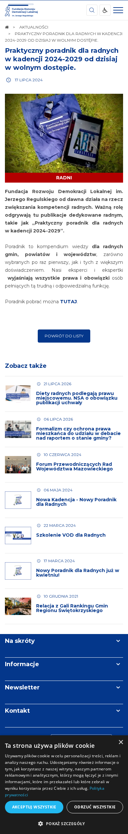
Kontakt (17, 710)
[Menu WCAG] (105, 10)
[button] (64, 823)
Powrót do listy (64, 335)
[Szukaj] (91, 10)
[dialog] (64, 784)
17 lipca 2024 (29, 79)
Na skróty (20, 641)
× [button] (120, 742)
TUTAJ (68, 302)
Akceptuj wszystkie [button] (34, 807)
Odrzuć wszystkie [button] (95, 807)
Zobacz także (26, 365)
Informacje (22, 664)
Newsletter (22, 687)
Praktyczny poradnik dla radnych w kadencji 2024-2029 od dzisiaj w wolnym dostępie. (61, 59)
